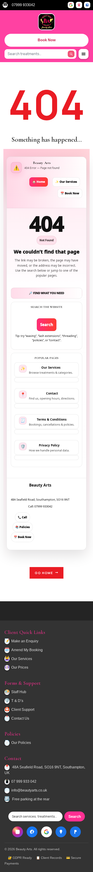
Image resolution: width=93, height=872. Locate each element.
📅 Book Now (69, 193)
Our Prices (19, 667)
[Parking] (87, 5)
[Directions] (79, 5)
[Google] (71, 5)
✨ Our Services (66, 182)
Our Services (21, 659)
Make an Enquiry (24, 641)
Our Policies (21, 743)
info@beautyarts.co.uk (29, 790)
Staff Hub (18, 692)
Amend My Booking (27, 650)
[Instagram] (17, 831)
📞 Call (22, 517)
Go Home (44, 573)
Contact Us (20, 718)
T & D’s (17, 701)
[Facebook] (32, 831)
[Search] (71, 54)
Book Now (47, 40)
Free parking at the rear (30, 799)
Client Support (22, 709)
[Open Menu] (83, 54)
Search (46, 324)
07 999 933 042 (23, 781)
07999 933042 (23, 5)
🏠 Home (38, 182)
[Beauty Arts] (46, 21)
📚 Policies (22, 527)
